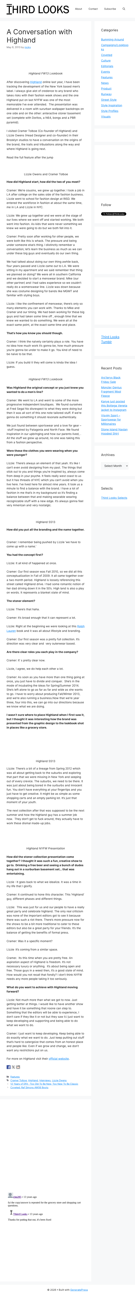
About (78, 8)
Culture (106, 60)
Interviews (45, 1080)
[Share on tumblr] (23, 1067)
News (105, 83)
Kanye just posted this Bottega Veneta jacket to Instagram (114, 406)
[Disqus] (46, 1147)
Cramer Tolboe (18, 1080)
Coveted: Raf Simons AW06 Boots (29, 1087)
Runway (106, 94)
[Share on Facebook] (9, 1067)
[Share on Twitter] (13, 1067)
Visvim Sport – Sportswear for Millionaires (111, 420)
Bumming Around (112, 39)
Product (106, 88)
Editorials (107, 66)
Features (15, 1076)
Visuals (106, 116)
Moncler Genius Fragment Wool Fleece (111, 392)
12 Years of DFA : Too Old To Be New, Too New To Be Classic (44, 1083)
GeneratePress (79, 1289)
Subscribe (110, 8)
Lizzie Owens (59, 1080)
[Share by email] (28, 1067)
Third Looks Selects (114, 497)
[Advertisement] (118, 168)
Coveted (106, 55)
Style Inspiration (111, 105)
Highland (36, 82)
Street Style (109, 99)
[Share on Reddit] (18, 1067)
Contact (93, 8)
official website (59, 1058)
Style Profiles (109, 111)
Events (105, 71)
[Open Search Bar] (123, 9)
